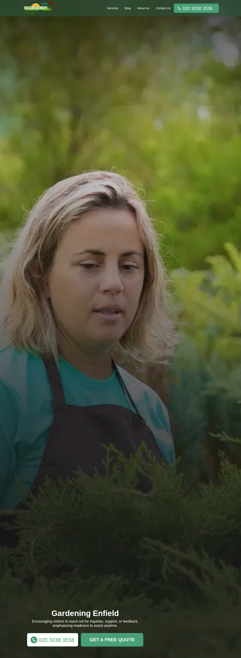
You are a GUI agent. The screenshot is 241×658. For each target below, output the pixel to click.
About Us (143, 8)
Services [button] (112, 8)
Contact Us (163, 8)
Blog (128, 8)
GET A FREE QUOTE (112, 639)
